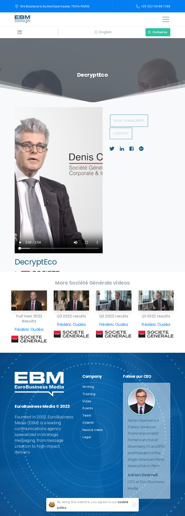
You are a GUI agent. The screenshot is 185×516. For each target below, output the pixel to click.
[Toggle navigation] (165, 19)
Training (88, 394)
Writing (88, 387)
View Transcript (129, 120)
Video (86, 401)
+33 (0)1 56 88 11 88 (155, 6)
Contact (121, 133)
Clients (88, 422)
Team (86, 415)
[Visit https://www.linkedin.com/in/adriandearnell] (19, 32)
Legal (86, 437)
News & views (92, 430)
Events (87, 408)
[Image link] (29, 300)
